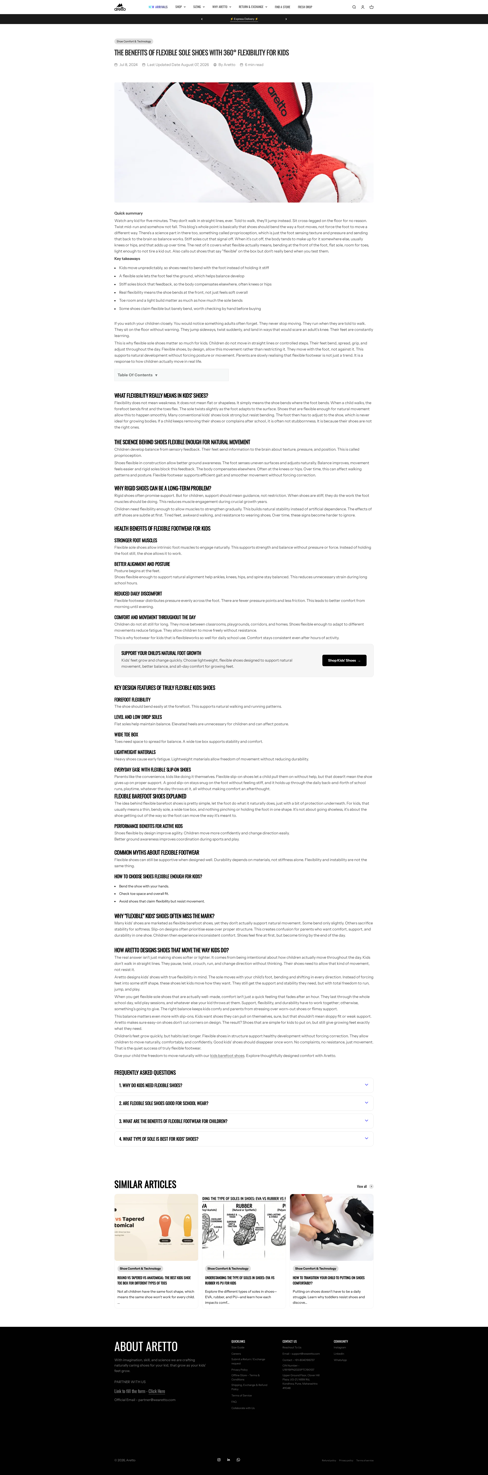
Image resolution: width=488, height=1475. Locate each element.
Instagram (340, 1347)
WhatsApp (340, 1360)
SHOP (178, 6)
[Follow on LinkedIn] (228, 1460)
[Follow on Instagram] (219, 1460)
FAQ (234, 1401)
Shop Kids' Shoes (344, 660)
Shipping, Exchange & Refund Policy (249, 1387)
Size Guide (237, 1347)
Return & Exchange (251, 6)
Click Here (156, 1390)
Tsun (226, 384)
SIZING (197, 6)
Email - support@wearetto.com (301, 1353)
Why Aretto (219, 6)
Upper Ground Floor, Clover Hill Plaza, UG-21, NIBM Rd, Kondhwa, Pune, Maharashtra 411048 (301, 1382)
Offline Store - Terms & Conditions (245, 1377)
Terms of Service (241, 1395)
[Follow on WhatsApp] (238, 1460)
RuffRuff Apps (212, 384)
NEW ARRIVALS (158, 7)
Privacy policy (346, 1460)
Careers (236, 1353)
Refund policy (329, 1460)
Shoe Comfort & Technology (134, 41)
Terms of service (365, 1460)
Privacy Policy (239, 1369)
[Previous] (201, 19)
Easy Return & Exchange (244, 19)
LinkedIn (339, 1353)
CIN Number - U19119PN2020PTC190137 (298, 1367)
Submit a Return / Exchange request (248, 1361)
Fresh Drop (305, 7)
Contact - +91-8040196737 (299, 1360)
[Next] (286, 19)
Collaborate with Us (243, 1408)
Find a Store (282, 7)
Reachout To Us (292, 1347)
